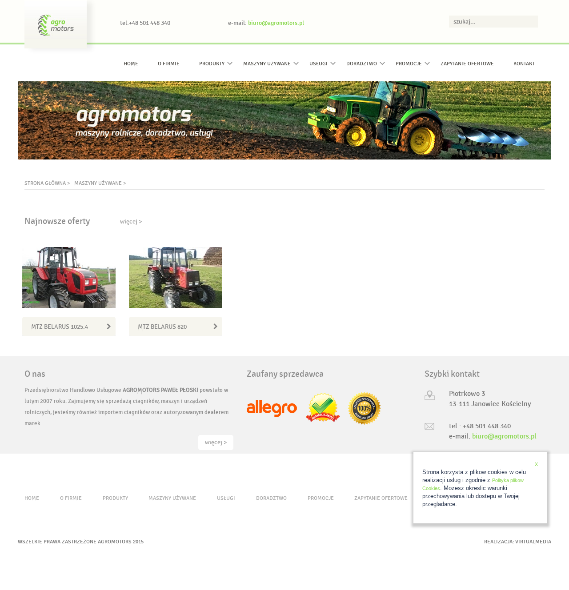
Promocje (409, 63)
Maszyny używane (267, 63)
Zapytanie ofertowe (467, 63)
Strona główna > (47, 183)
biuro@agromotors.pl (276, 23)
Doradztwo (361, 63)
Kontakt (524, 63)
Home (131, 63)
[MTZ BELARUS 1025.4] (69, 277)
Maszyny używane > (100, 183)
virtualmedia (533, 541)
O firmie (169, 63)
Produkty (211, 63)
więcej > (131, 221)
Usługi (318, 63)
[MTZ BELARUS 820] (175, 277)
